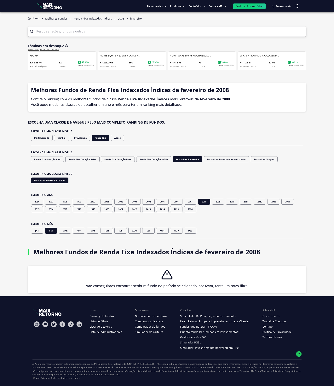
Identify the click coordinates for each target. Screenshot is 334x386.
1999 (79, 201)
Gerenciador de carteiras (151, 316)
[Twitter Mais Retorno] (54, 324)
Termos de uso (272, 337)
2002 (120, 201)
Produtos (175, 6)
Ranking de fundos (102, 316)
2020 (106, 209)
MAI (93, 230)
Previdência (80, 137)
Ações (117, 137)
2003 (134, 201)
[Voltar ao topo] (299, 354)
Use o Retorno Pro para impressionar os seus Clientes (215, 321)
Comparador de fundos (150, 326)
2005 (162, 201)
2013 (273, 201)
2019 (92, 209)
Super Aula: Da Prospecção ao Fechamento (207, 316)
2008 (204, 201)
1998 (65, 201)
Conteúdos (195, 6)
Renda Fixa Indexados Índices (49, 180)
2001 (106, 201)
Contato (267, 326)
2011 (246, 201)
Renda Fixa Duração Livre (117, 159)
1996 (37, 201)
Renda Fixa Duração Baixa (82, 159)
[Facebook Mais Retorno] (62, 324)
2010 (232, 201)
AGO (134, 230)
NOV (176, 230)
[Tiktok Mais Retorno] (71, 324)
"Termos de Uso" (247, 371)
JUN (107, 230)
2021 (120, 209)
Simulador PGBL (190, 342)
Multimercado (41, 137)
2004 (148, 201)
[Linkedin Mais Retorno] (79, 324)
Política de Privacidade (277, 332)
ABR (79, 230)
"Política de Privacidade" (273, 371)
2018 (79, 209)
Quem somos (270, 316)
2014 (287, 201)
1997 (51, 201)
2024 (162, 209)
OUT (162, 230)
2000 (92, 201)
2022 (134, 209)
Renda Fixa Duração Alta (47, 159)
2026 (190, 209)
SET (148, 230)
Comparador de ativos (149, 321)
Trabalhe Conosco (274, 321)
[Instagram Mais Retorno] (37, 324)
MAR (65, 230)
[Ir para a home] (49, 6)
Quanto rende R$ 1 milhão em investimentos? (209, 332)
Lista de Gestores (101, 326)
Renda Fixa (100, 137)
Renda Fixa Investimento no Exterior (226, 159)
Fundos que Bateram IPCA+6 (198, 326)
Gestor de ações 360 (193, 337)
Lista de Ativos (99, 321)
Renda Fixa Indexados (187, 159)
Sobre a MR (215, 6)
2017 (65, 209)
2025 (176, 209)
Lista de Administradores (106, 332)
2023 (148, 209)
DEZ (190, 230)
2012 (259, 201)
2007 (190, 201)
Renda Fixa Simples (264, 159)
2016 (51, 209)
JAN (37, 230)
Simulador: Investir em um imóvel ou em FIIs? (209, 348)
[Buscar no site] (298, 6)
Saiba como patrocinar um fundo (43, 49)
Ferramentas (155, 6)
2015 (37, 209)
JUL (120, 230)
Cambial (61, 137)
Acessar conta (283, 6)
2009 (218, 201)
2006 (176, 201)
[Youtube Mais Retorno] (45, 324)
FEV (51, 230)
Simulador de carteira (149, 332)
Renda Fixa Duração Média (154, 159)
